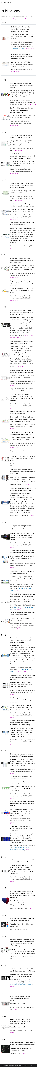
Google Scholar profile (19, 19)
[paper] (28, 48)
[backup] (18, 337)
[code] (32, 48)
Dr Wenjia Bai (6, 2)
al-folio (28, 1065)
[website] (12, 337)
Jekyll (23, 1065)
